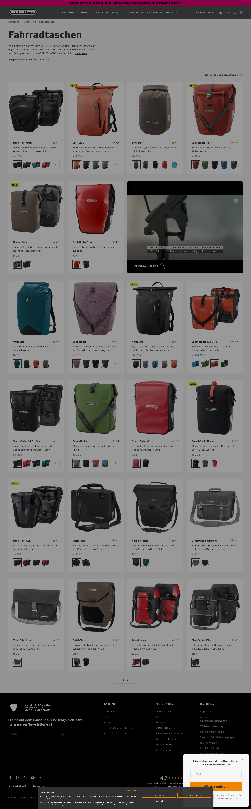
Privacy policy (132, 790)
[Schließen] (242, 759)
